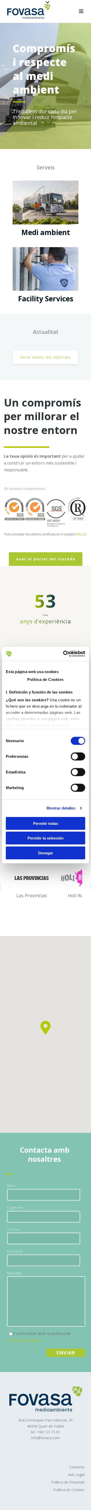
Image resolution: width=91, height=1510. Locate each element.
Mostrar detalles (61, 808)
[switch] (78, 756)
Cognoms (15, 1207)
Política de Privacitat (67, 1482)
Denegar (45, 853)
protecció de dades (24, 1340)
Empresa (14, 1251)
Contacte (77, 1467)
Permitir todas (45, 823)
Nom (11, 1185)
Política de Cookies (68, 1489)
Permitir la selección (45, 838)
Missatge (14, 1272)
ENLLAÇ (81, 534)
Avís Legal (76, 1474)
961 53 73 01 (49, 1432)
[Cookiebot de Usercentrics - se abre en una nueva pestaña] (64, 654)
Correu (13, 1229)
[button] (45, 1027)
